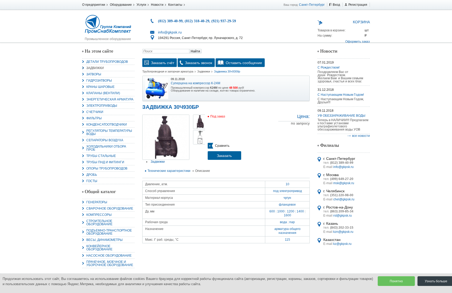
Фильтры (94, 118)
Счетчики (94, 112)
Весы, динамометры (104, 240)
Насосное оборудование (109, 255)
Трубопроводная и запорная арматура (167, 71)
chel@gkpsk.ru (343, 199)
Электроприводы (101, 106)
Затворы (93, 74)
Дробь (91, 175)
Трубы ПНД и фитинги (105, 162)
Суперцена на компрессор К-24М (195, 83)
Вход (336, 5)
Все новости (361, 136)
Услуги (141, 5)
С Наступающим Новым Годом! (341, 95)
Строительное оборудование (99, 222)
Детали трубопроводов (107, 62)
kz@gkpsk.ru (342, 244)
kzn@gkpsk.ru (343, 232)
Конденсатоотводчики (106, 124)
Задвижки (95, 68)
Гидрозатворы (99, 80)
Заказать (224, 156)
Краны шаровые (100, 87)
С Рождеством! (329, 67)
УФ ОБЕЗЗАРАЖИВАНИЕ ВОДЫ (341, 115)
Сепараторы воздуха (104, 140)
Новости (157, 5)
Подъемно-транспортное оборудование (109, 232)
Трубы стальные (101, 156)
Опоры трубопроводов (106, 168)
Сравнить (222, 146)
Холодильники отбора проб (106, 148)
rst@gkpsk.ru (342, 215)
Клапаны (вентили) (103, 93)
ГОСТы (91, 181)
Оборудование (121, 5)
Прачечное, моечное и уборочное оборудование (109, 263)
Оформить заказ (357, 41)
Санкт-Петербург (312, 5)
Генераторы (96, 202)
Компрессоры (99, 215)
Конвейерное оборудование (99, 247)
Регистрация (357, 5)
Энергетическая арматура (109, 99)
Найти (195, 51)
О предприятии (93, 5)
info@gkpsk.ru (170, 32)
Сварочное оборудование (109, 208)
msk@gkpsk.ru (343, 183)
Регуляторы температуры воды (109, 132)
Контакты (175, 5)
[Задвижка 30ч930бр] (166, 137)
